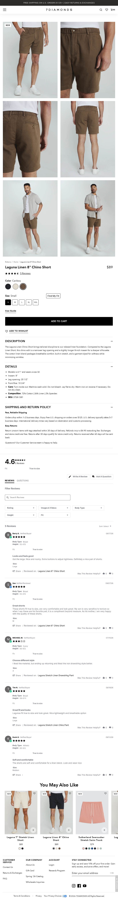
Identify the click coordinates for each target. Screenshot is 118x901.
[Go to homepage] (59, 10)
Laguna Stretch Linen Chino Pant (53, 725)
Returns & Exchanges (12, 873)
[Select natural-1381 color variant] (56, 848)
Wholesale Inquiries (35, 882)
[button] (18, 571)
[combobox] (21, 507)
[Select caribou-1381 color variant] (59, 848)
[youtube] (84, 886)
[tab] (78, 476)
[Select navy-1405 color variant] (95, 848)
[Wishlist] (106, 9)
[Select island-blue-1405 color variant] (92, 848)
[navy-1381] (8, 286)
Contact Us (8, 867)
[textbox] (112, 527)
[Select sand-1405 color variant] (98, 848)
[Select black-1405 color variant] (86, 848)
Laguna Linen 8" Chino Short (51, 571)
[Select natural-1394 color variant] (19, 848)
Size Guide (10, 311)
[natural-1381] (15, 286)
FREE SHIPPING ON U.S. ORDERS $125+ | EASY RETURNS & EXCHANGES (59, 3)
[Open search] (101, 9)
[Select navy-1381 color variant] (54, 848)
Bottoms (8, 262)
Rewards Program (57, 870)
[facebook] (79, 886)
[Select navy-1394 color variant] (22, 848)
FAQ (5, 878)
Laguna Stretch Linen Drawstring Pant (56, 675)
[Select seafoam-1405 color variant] (101, 848)
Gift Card (30, 870)
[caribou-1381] (23, 286)
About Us (30, 865)
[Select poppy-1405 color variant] (83, 848)
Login (51, 865)
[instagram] (73, 886)
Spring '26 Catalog (34, 876)
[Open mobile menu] (4, 9)
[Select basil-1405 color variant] (89, 848)
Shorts (16, 262)
